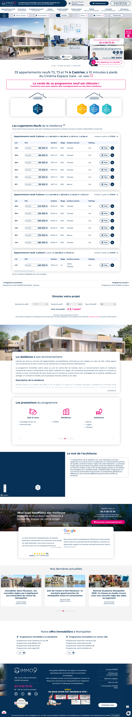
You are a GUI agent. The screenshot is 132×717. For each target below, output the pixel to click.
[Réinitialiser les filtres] (126, 15)
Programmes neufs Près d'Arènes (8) (80, 646)
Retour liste (4, 16)
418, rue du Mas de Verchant (78, 3)
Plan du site (113, 682)
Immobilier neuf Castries (64, 65)
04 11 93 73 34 (106, 42)
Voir (20, 653)
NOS (128, 33)
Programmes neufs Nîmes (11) (28, 646)
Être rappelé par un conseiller (106, 62)
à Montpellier (22, 9)
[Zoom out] (5, 488)
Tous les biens (42, 15)
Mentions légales (111, 678)
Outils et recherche (124, 9)
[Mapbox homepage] (4, 495)
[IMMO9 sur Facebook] (16, 694)
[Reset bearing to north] (5, 491)
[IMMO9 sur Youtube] (29, 694)
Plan (105, 148)
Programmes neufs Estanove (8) (78, 643)
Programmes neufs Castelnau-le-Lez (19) (32, 641)
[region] (32, 474)
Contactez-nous (99, 3)
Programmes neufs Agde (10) (28, 648)
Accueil (53, 65)
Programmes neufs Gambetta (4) (79, 648)
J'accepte (115, 715)
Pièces (83, 15)
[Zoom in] (5, 485)
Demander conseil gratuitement (108, 522)
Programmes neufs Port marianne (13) (81, 641)
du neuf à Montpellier (109, 9)
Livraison (98, 15)
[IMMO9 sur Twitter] (22, 694)
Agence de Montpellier (91, 9)
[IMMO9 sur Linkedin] (36, 694)
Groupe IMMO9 (112, 669)
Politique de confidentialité (112, 674)
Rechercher (117, 15)
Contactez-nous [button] (107, 705)
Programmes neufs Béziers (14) (29, 643)
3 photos (67, 57)
